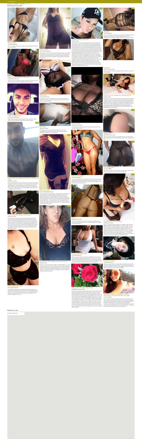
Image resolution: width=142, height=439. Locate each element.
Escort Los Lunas (44, 190)
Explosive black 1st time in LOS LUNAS (18, 77)
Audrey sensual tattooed (14, 286)
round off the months (109, 260)
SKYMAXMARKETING (11, 1)
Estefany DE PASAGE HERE (79, 253)
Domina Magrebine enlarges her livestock (19, 215)
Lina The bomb (76, 123)
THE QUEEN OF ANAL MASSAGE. (113, 221)
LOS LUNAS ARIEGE (109, 167)
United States (16, 3)
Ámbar (73, 217)
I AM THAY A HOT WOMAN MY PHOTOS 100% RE (117, 95)
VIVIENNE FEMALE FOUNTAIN (80, 39)
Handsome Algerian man (14, 115)
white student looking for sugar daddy (82, 287)
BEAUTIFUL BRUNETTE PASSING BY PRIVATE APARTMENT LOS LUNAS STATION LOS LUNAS (117, 295)
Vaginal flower (12, 42)
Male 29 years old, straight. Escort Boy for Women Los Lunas (23, 178)
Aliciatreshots (107, 133)
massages (106, 67)
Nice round (43, 126)
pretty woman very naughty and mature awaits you (54, 261)
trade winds (43, 95)
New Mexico (22, 3)
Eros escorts (9, 3)
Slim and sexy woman (78, 176)
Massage (106, 31)
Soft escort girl (44, 49)
